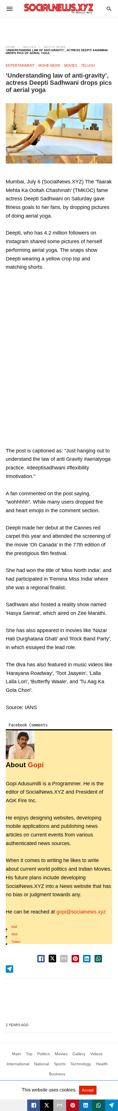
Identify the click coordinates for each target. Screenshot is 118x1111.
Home (10, 47)
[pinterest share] (75, 958)
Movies (29, 47)
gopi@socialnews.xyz (81, 912)
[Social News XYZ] (59, 8)
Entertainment (20, 66)
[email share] (64, 958)
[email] (59, 1105)
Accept (88, 1090)
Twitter (16, 941)
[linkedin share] (87, 958)
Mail (14, 926)
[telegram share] (9, 969)
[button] (59, 133)
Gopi (36, 765)
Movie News (55, 47)
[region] (59, 27)
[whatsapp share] (98, 958)
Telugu (88, 66)
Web (14, 934)
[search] (109, 8)
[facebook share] (41, 958)
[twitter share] (52, 958)
